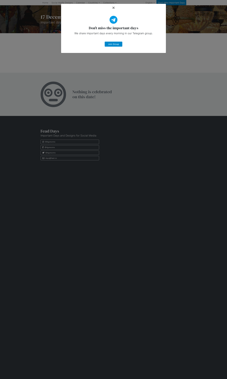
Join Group (113, 44)
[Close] (113, 7)
